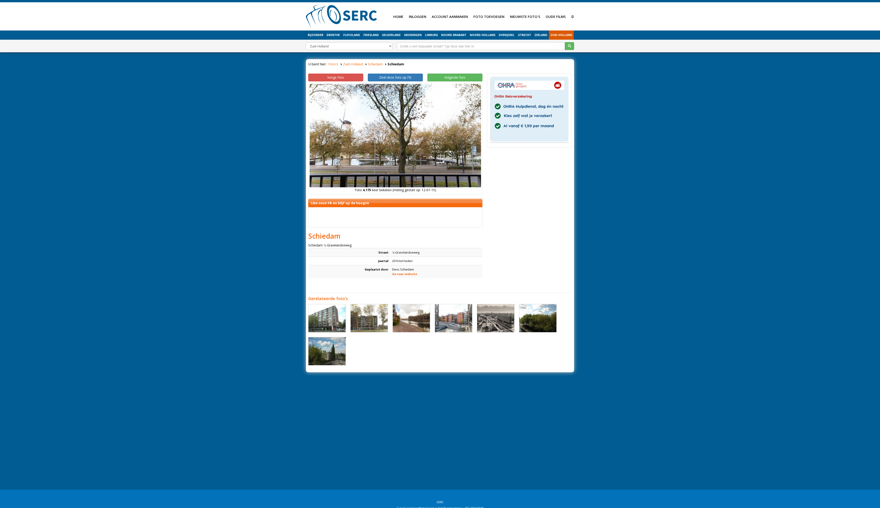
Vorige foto (335, 77)
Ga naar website (404, 274)
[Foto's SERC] (341, 16)
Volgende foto (454, 77)
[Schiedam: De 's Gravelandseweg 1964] (495, 318)
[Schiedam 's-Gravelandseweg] (327, 318)
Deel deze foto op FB (395, 77)
